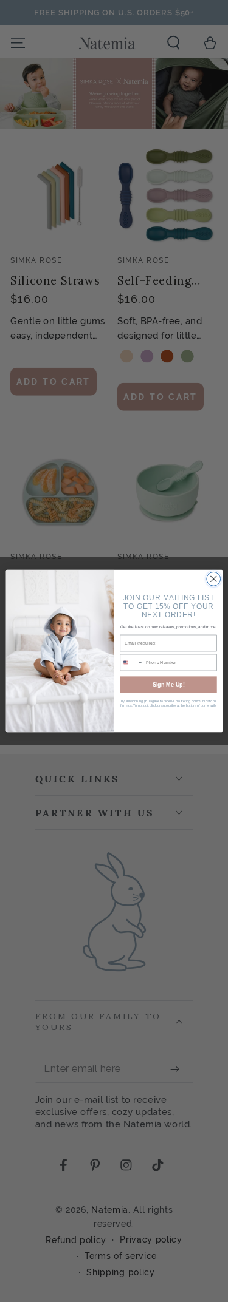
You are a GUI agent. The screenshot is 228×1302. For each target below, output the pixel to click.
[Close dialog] (213, 579)
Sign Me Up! (168, 685)
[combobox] (131, 662)
